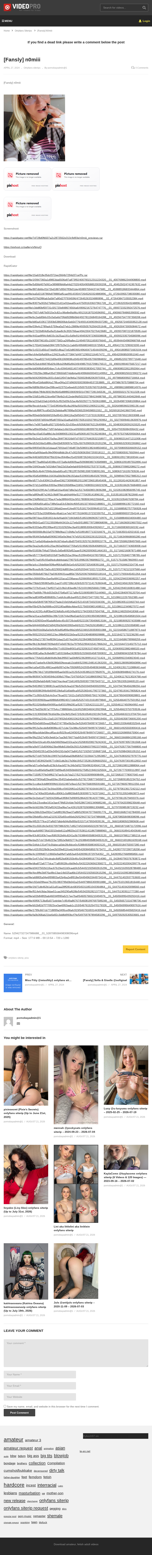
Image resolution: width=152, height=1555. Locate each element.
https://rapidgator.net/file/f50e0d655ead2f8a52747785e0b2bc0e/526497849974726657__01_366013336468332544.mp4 (75, 723)
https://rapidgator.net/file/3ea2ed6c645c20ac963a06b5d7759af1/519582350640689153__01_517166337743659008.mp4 (75, 545)
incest (31, 1485)
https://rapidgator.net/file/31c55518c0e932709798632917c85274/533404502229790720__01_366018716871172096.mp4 (75, 825)
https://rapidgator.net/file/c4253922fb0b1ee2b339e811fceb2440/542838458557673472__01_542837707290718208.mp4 (75, 849)
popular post (10, 1516)
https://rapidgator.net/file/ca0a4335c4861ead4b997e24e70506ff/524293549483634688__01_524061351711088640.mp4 (75, 667)
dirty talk (56, 1470)
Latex (60, 1486)
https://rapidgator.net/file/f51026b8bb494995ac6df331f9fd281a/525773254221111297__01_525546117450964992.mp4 (74, 704)
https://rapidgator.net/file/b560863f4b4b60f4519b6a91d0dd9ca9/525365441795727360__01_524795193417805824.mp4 (75, 690)
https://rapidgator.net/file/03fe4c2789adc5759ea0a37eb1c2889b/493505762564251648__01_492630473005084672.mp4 (75, 326)
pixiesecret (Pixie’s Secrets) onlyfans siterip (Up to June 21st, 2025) (25, 1113)
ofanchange (32, 1501)
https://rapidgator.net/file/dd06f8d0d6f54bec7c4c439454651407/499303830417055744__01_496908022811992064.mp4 (75, 368)
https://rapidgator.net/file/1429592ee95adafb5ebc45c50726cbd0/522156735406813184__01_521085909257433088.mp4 (75, 620)
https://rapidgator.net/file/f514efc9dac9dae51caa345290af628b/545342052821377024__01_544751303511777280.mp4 (74, 891)
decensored (41, 1470)
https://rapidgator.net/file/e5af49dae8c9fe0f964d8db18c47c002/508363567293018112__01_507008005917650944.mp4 (74, 452)
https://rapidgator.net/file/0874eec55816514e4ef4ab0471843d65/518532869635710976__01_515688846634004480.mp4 (75, 517)
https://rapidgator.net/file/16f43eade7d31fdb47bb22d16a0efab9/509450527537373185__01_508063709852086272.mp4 (75, 466)
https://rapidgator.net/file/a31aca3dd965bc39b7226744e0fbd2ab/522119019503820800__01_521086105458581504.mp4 (75, 615)
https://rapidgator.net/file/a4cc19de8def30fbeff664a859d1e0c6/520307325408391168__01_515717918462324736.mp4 (74, 564)
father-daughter (12, 1477)
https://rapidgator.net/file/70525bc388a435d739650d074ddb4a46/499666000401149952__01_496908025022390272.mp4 (75, 373)
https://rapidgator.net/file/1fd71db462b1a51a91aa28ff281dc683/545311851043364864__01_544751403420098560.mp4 (74, 886)
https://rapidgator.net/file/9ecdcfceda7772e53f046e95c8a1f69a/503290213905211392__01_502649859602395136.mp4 (74, 405)
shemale (54, 1515)
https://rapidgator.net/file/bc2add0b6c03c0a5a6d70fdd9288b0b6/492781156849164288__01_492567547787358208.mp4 (75, 317)
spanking (25, 1522)
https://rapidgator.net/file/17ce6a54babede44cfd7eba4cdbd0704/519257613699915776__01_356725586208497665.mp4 (75, 541)
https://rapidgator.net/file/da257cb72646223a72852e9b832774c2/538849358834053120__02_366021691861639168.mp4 (75, 840)
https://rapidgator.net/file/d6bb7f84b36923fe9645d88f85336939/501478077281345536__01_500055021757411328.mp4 (74, 391)
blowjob (61, 1455)
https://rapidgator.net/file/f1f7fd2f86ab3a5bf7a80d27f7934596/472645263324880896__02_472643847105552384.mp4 (73, 298)
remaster (39, 1516)
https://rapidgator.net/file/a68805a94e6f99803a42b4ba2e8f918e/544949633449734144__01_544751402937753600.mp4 (75, 877)
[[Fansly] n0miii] (26, 1075)
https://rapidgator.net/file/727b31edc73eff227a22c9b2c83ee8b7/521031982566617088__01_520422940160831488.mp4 (75, 587)
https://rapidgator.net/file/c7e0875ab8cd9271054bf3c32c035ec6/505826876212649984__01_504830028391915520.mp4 (75, 424)
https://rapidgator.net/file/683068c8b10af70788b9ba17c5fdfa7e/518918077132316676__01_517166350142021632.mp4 (74, 531)
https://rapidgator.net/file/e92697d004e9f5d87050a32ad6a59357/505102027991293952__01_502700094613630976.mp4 (75, 419)
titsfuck (43, 1522)
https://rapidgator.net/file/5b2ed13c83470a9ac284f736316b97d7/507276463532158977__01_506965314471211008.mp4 (75, 438)
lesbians (10, 1493)
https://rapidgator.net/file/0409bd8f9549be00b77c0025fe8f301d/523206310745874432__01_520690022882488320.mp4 (74, 648)
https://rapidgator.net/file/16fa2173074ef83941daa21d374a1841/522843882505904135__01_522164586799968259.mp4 (75, 639)
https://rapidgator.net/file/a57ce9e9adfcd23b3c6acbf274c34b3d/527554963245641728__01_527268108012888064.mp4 (74, 765)
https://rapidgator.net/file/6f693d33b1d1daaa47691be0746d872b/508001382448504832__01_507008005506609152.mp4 (75, 447)
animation (49, 1448)
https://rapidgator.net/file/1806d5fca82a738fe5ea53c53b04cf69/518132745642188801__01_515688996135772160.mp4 (74, 503)
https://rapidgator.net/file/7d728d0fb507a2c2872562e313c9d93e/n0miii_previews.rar (53, 237)
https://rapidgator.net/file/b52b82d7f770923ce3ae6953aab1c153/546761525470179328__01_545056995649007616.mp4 (75, 905)
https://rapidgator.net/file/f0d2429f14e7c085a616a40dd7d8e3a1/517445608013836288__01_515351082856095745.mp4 (75, 489)
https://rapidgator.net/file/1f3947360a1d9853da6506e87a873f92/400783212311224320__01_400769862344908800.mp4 (75, 279)
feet (24, 1477)
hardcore (14, 1485)
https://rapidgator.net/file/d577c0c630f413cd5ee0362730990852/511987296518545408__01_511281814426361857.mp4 (75, 480)
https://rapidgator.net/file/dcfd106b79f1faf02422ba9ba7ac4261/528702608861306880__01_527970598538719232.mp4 (74, 807)
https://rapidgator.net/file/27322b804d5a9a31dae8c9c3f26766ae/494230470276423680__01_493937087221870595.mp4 (75, 331)
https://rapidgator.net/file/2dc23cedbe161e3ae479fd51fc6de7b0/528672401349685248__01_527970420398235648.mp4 (75, 802)
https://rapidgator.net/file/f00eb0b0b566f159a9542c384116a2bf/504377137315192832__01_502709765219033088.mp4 (74, 415)
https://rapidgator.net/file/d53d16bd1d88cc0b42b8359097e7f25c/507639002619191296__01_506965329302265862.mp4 (75, 443)
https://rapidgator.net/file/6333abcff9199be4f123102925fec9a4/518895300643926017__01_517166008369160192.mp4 (74, 527)
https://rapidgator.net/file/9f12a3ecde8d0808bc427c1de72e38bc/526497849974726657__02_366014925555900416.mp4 (75, 727)
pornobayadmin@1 (29, 1017)
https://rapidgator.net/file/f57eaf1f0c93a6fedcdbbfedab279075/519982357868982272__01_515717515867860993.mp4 (74, 559)
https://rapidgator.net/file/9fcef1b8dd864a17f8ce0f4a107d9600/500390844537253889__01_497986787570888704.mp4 (74, 382)
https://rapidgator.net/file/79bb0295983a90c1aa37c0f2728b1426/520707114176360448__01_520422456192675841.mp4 (75, 583)
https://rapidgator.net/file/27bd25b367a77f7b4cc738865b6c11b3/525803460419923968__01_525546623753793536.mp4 (75, 709)
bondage (9, 1463)
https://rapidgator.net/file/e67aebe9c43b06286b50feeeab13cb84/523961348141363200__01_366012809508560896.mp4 (75, 662)
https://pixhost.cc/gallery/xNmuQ (23, 247)
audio (6, 1456)
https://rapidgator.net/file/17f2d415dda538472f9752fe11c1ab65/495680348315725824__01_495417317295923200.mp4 (74, 345)
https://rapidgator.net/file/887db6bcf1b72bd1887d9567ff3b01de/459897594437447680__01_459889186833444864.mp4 (74, 289)
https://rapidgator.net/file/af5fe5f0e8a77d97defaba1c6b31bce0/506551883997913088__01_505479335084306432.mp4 (74, 429)
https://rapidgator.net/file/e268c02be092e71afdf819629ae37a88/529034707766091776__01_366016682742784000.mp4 (75, 812)
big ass (33, 1456)
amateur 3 (33, 1440)
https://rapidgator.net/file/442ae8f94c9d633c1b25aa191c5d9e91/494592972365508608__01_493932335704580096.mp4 (75, 335)
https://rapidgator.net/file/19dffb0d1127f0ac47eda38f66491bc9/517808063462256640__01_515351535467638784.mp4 (74, 499)
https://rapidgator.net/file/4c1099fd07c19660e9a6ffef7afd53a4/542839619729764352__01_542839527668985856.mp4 (74, 853)
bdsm (22, 1456)
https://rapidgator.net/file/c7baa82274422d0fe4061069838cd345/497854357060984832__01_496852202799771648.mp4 (75, 359)
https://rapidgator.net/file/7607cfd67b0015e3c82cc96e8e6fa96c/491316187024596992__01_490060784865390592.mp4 (74, 312)
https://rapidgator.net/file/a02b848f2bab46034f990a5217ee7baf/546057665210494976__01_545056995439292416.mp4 (75, 896)
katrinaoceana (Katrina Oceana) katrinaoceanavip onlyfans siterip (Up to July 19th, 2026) (25, 1307)
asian (60, 1448)
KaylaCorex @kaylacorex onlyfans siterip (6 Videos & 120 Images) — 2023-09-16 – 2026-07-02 (125, 1177)
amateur (13, 1439)
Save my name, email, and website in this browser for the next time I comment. (53, 1406)
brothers (22, 1463)
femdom (35, 1477)
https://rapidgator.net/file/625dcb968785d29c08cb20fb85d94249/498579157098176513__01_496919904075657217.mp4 (75, 363)
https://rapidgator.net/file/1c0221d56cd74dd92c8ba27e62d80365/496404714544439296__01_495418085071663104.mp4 (75, 349)
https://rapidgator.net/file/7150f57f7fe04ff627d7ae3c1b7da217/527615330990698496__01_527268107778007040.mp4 (74, 774)
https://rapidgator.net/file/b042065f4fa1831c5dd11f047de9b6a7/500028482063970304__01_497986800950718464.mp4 (74, 377)
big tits (46, 1455)
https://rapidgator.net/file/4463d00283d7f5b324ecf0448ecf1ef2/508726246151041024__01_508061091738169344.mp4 (74, 457)
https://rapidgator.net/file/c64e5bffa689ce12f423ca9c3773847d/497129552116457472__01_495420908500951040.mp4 (74, 354)
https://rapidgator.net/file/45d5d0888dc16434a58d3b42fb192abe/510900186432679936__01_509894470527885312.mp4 (75, 475)
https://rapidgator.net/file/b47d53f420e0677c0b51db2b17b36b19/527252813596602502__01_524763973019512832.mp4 (75, 760)
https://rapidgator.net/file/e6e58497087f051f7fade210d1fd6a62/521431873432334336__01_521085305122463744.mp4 (74, 601)
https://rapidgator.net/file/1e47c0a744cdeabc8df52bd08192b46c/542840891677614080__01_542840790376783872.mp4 (75, 858)
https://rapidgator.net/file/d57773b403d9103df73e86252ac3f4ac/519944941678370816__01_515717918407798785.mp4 (75, 555)
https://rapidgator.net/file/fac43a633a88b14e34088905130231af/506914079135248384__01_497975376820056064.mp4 (75, 433)
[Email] (18, 1023)
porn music (25, 1516)
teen (34, 1522)
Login (146, 20)
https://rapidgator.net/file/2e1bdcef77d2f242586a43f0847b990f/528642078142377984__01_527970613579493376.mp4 (74, 797)
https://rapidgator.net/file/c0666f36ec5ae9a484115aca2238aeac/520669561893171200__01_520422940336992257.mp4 (75, 578)
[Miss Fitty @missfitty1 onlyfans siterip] (38, 983)
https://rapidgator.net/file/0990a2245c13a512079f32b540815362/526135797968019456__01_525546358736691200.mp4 (75, 718)
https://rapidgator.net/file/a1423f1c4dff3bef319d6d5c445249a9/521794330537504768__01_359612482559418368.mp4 (74, 611)
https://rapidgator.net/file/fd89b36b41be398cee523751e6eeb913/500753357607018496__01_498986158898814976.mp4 (75, 387)
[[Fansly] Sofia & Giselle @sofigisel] (114, 979)
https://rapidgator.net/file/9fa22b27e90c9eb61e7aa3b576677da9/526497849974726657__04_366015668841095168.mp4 (75, 737)
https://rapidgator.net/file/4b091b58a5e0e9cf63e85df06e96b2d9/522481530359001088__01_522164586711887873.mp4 (75, 629)
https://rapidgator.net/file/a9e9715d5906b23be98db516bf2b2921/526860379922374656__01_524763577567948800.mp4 (75, 746)
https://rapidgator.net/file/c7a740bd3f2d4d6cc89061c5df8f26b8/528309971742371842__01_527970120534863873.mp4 (74, 793)
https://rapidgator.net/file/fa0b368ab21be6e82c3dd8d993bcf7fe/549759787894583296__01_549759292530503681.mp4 (74, 914)
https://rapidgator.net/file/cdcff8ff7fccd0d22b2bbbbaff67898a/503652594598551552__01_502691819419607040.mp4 (73, 410)
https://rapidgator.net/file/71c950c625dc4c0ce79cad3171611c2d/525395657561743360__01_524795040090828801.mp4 (75, 695)
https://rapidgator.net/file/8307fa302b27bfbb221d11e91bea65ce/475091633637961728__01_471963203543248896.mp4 (75, 303)
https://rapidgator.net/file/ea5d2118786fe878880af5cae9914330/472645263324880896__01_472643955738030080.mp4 (75, 293)
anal (38, 1448)
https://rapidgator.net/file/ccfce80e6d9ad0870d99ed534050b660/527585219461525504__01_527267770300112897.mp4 (75, 770)
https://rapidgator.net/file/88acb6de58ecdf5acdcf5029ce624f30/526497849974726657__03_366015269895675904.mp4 (74, 732)
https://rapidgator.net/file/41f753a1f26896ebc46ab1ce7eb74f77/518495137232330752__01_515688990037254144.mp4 (74, 513)
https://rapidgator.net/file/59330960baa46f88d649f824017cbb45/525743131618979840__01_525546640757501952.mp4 (75, 699)
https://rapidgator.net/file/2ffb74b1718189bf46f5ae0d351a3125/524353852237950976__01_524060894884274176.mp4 (74, 671)
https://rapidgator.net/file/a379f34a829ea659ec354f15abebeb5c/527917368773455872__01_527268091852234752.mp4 (75, 779)
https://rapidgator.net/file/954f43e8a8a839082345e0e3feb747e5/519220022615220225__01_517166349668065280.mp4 (75, 536)
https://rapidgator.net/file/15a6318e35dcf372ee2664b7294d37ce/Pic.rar (45, 275)
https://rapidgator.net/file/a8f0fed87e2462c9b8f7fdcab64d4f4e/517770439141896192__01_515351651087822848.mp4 (74, 494)
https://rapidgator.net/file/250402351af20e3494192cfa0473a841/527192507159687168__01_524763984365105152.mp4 (75, 751)
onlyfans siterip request (26, 1508)
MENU (8, 20)
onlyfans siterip (16, 958)
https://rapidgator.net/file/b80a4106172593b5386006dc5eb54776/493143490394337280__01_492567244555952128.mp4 (76, 321)
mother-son (55, 1493)
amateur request (18, 1448)
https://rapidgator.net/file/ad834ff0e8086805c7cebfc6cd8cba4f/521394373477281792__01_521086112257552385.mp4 (74, 597)
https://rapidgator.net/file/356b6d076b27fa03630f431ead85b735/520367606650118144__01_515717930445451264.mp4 (75, 573)
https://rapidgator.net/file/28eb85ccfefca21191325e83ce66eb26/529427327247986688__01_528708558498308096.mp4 (74, 816)
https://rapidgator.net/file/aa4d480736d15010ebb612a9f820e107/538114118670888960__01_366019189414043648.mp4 (75, 830)
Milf (43, 1494)
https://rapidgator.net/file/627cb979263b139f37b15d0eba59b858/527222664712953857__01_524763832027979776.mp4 (75, 755)
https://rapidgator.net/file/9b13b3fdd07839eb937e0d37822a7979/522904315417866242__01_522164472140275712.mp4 (75, 643)
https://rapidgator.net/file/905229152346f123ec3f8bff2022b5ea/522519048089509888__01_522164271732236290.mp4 (74, 634)
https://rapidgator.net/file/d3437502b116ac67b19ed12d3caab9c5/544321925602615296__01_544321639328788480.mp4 (75, 868)
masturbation (29, 1493)
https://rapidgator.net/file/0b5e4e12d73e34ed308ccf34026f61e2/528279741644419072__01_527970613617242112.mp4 (75, 788)
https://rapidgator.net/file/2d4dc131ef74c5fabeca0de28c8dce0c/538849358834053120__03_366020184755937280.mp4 (74, 844)
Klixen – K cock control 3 (113, 1436)
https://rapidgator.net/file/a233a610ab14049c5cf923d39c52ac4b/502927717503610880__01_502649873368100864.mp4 (75, 401)
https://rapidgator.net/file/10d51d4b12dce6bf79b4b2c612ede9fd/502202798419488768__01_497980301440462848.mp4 (75, 396)
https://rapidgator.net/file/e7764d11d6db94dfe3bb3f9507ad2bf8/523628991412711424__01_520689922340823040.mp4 (74, 657)
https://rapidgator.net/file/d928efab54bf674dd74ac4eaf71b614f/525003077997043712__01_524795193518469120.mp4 (74, 681)
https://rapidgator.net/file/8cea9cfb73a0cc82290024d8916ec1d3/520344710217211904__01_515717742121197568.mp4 (75, 569)
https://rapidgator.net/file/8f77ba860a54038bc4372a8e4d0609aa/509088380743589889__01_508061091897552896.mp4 (75, 461)
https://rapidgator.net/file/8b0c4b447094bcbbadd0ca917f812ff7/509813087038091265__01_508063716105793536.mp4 (74, 471)
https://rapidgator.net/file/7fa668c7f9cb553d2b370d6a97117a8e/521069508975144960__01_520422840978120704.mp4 (75, 592)
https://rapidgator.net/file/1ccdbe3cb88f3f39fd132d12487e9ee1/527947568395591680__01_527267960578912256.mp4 (74, 783)
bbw (13, 1456)
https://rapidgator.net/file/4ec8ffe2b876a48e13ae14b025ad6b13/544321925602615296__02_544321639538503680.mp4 (75, 872)
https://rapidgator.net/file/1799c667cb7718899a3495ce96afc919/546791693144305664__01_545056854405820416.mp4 (75, 910)
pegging (55, 1508)
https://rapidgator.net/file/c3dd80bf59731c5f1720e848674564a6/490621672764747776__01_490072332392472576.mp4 (75, 307)
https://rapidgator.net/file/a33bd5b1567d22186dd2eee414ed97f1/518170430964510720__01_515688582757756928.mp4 (75, 508)
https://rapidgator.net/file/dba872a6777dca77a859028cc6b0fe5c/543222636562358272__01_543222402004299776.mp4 (75, 863)
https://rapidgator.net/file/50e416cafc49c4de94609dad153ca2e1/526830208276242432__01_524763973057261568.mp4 (75, 742)
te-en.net (85, 1451)
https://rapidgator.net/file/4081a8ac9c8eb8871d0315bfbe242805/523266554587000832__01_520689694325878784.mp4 (75, 653)
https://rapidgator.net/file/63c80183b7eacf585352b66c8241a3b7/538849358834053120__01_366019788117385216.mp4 (75, 835)
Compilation (56, 1463)
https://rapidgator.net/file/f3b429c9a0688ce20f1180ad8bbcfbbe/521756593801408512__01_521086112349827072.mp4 (74, 606)
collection (37, 1463)
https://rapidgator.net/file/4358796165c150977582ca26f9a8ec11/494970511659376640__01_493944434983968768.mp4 (75, 340)
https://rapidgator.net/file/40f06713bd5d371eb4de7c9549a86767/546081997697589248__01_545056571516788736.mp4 (75, 900)
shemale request (11, 1522)
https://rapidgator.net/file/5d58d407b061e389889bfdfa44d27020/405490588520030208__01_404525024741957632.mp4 (75, 284)
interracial (46, 1485)
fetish (47, 1477)
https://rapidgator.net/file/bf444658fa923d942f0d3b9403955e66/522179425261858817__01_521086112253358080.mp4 (74, 625)
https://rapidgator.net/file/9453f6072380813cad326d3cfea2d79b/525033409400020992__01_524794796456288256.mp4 (75, 686)
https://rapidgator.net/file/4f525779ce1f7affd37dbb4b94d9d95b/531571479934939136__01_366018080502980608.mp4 (74, 821)
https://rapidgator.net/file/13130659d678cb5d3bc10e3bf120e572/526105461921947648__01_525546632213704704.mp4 (75, 714)
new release (14, 1500)
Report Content (135, 949)
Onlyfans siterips (32, 68)
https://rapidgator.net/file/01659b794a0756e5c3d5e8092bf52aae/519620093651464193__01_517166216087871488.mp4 (75, 550)
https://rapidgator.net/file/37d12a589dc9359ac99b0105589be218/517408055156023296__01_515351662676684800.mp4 (75, 485)
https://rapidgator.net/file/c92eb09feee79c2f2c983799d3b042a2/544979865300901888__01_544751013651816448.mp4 (75, 881)
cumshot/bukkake (18, 1471)
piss (27, 958)
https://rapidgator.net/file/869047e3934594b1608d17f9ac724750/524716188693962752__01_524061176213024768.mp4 (75, 676)
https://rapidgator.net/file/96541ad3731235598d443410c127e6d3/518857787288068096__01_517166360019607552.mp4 (76, 522)
